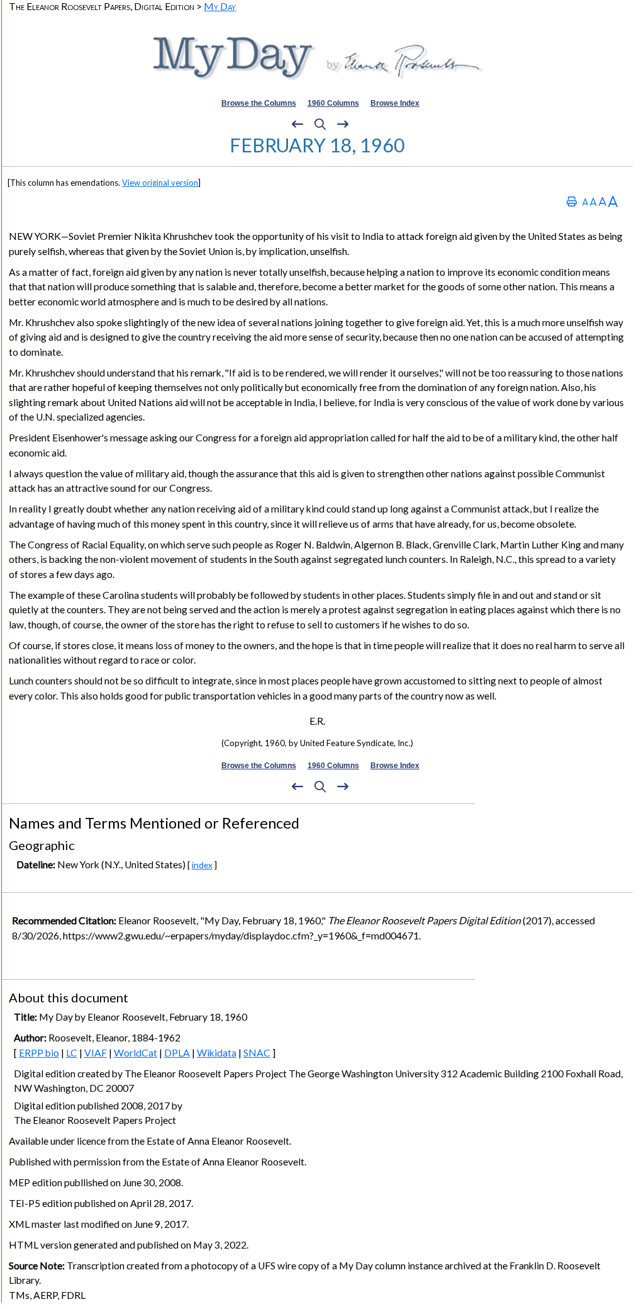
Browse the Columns (258, 103)
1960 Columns (333, 103)
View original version (160, 183)
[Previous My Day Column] (297, 124)
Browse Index (394, 103)
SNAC (256, 1052)
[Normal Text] (593, 201)
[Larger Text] (613, 201)
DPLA (177, 1052)
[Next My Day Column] (342, 124)
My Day (220, 6)
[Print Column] (572, 201)
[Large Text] (602, 201)
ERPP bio (39, 1052)
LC (71, 1052)
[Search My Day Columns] (320, 124)
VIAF (95, 1052)
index (202, 864)
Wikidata (216, 1052)
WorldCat (135, 1052)
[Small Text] (585, 201)
